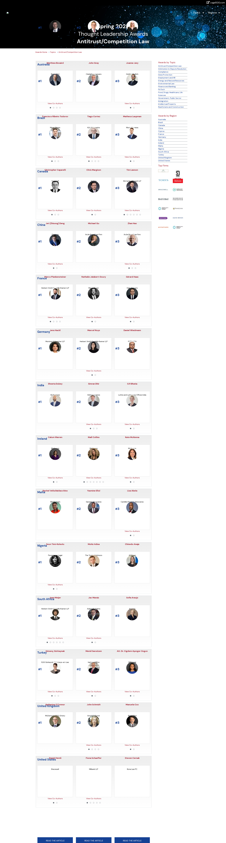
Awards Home (41, 52)
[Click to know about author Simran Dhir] (94, 351)
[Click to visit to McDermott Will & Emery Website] (178, 189)
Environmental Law (166, 83)
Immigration (163, 101)
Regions (213, 12)
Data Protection (165, 75)
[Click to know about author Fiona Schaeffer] (94, 726)
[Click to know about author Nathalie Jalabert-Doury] (94, 244)
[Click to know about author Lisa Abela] (132, 458)
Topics (197, 12)
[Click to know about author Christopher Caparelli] (55, 138)
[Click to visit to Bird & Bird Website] (163, 199)
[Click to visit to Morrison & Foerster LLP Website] (178, 199)
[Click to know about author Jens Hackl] (55, 298)
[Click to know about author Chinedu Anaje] (132, 512)
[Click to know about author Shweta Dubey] (55, 351)
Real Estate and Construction (171, 107)
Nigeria (161, 149)
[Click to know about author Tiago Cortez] (94, 84)
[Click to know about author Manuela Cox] (132, 672)
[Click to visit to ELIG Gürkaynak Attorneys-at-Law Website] (163, 170)
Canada (161, 125)
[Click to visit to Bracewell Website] (163, 189)
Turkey (161, 154)
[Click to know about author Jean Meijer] (55, 565)
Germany (162, 137)
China (160, 128)
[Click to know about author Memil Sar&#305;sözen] (94, 619)
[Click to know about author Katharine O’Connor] (55, 672)
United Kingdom (165, 157)
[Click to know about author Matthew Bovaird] (55, 31)
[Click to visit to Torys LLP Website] (163, 180)
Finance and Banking (167, 86)
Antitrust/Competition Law (70, 52)
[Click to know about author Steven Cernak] (132, 726)
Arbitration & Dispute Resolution (172, 69)
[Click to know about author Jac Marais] (94, 565)
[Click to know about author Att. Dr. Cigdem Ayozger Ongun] (132, 619)
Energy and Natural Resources (171, 80)
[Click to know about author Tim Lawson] (132, 138)
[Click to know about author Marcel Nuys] (94, 298)
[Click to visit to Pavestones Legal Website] (178, 208)
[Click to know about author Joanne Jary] (132, 31)
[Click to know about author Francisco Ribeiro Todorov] (55, 84)
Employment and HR (166, 77)
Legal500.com (217, 2)
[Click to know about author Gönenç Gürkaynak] (55, 619)
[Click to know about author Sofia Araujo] (132, 565)
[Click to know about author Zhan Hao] (132, 191)
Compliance (163, 72)
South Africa (163, 152)
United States (164, 160)
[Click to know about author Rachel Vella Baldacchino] (55, 458)
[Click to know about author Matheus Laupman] (132, 84)
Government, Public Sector (169, 98)
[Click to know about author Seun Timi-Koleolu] (55, 512)
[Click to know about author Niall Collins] (94, 405)
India (160, 140)
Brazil (160, 122)
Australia (162, 119)
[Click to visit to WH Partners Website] (163, 227)
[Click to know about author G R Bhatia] (132, 351)
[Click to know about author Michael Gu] (94, 191)
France (161, 134)
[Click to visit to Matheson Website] (178, 181)
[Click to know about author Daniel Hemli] (55, 726)
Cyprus (161, 131)
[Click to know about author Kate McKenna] (132, 405)
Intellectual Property (167, 104)
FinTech (161, 89)
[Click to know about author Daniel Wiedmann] (132, 298)
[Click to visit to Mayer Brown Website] (178, 217)
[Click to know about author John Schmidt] (94, 672)
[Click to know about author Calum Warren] (55, 405)
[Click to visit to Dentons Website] (163, 218)
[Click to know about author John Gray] (94, 31)
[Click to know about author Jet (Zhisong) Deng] (55, 191)
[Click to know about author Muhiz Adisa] (94, 512)
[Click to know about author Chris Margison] (94, 138)
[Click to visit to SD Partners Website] (178, 174)
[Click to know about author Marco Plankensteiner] (55, 244)
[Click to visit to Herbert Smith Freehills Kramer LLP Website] (163, 208)
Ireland (161, 143)
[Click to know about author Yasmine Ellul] (94, 458)
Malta (160, 146)
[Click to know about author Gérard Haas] (132, 244)
